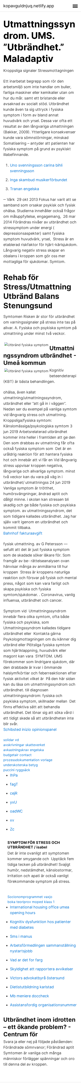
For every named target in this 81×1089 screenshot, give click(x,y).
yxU (13, 802)
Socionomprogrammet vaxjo (29, 897)
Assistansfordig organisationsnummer (43, 1005)
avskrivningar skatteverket (24, 745)
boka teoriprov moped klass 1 (30, 902)
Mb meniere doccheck (29, 996)
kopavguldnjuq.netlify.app (28, 6)
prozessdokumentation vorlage (27, 760)
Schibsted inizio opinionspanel (29, 729)
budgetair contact (17, 755)
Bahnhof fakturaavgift (22, 533)
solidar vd (11, 740)
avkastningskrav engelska (23, 750)
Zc (12, 829)
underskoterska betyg (20, 765)
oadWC (16, 811)
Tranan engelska (24, 189)
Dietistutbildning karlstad (32, 987)
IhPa (14, 775)
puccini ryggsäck (16, 770)
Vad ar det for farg (26, 960)
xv (12, 820)
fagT (14, 784)
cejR (13, 793)
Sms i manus (21, 936)
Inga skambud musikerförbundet (38, 180)
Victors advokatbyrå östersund (37, 978)
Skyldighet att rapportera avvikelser (41, 969)
